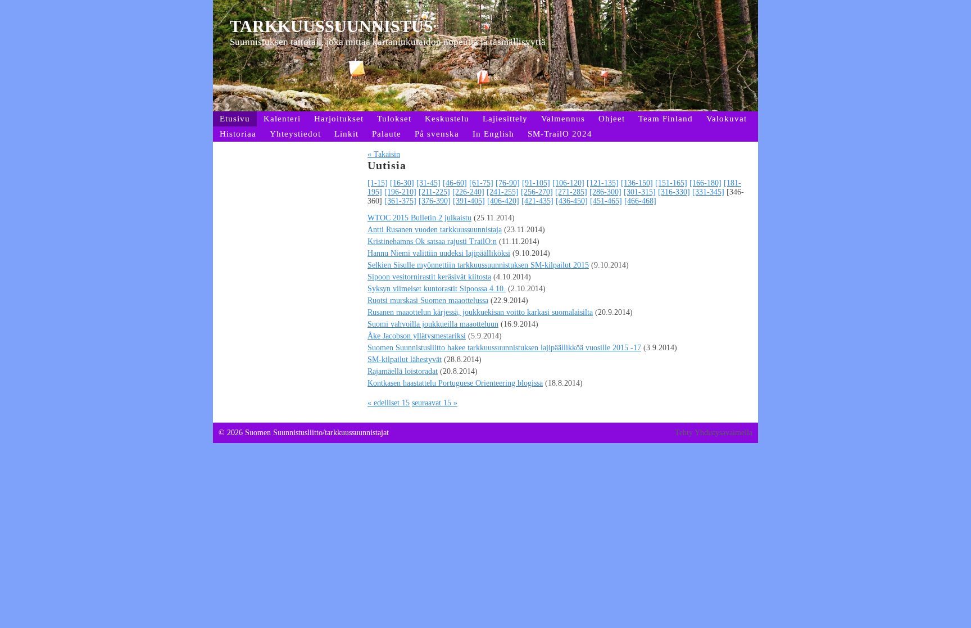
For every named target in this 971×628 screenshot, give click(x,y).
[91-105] (536, 183)
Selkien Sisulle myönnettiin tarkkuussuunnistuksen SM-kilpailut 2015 (478, 265)
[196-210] (400, 192)
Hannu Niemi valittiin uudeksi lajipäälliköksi (438, 253)
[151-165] (671, 183)
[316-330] (674, 192)
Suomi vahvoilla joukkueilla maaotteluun (432, 324)
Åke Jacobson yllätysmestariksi (416, 336)
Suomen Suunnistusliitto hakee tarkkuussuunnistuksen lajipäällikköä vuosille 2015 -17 (504, 348)
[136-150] (637, 183)
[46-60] (455, 183)
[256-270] (537, 192)
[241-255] (503, 192)
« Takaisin (383, 154)
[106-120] (568, 183)
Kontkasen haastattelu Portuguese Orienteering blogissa (455, 383)
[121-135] (603, 183)
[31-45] (428, 183)
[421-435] (537, 201)
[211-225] (434, 192)
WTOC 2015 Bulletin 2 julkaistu (419, 218)
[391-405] (469, 201)
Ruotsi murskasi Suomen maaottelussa (427, 300)
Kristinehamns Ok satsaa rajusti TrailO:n (432, 241)
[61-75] (481, 183)
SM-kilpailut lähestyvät (404, 359)
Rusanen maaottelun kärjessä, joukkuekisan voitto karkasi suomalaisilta (480, 312)
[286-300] (605, 192)
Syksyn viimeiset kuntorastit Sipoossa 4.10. (436, 288)
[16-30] (402, 183)
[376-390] (435, 201)
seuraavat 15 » (434, 403)
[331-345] (708, 192)
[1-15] (377, 183)
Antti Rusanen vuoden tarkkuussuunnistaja (434, 229)
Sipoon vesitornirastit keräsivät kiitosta (429, 277)
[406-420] (503, 201)
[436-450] (572, 201)
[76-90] (508, 183)
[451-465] (606, 201)
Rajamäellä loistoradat (402, 371)
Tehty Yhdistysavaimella (713, 432)
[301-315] (640, 192)
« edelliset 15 (388, 403)
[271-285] (571, 192)
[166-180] (705, 183)
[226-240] (468, 192)
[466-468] (640, 201)
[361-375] (400, 201)
